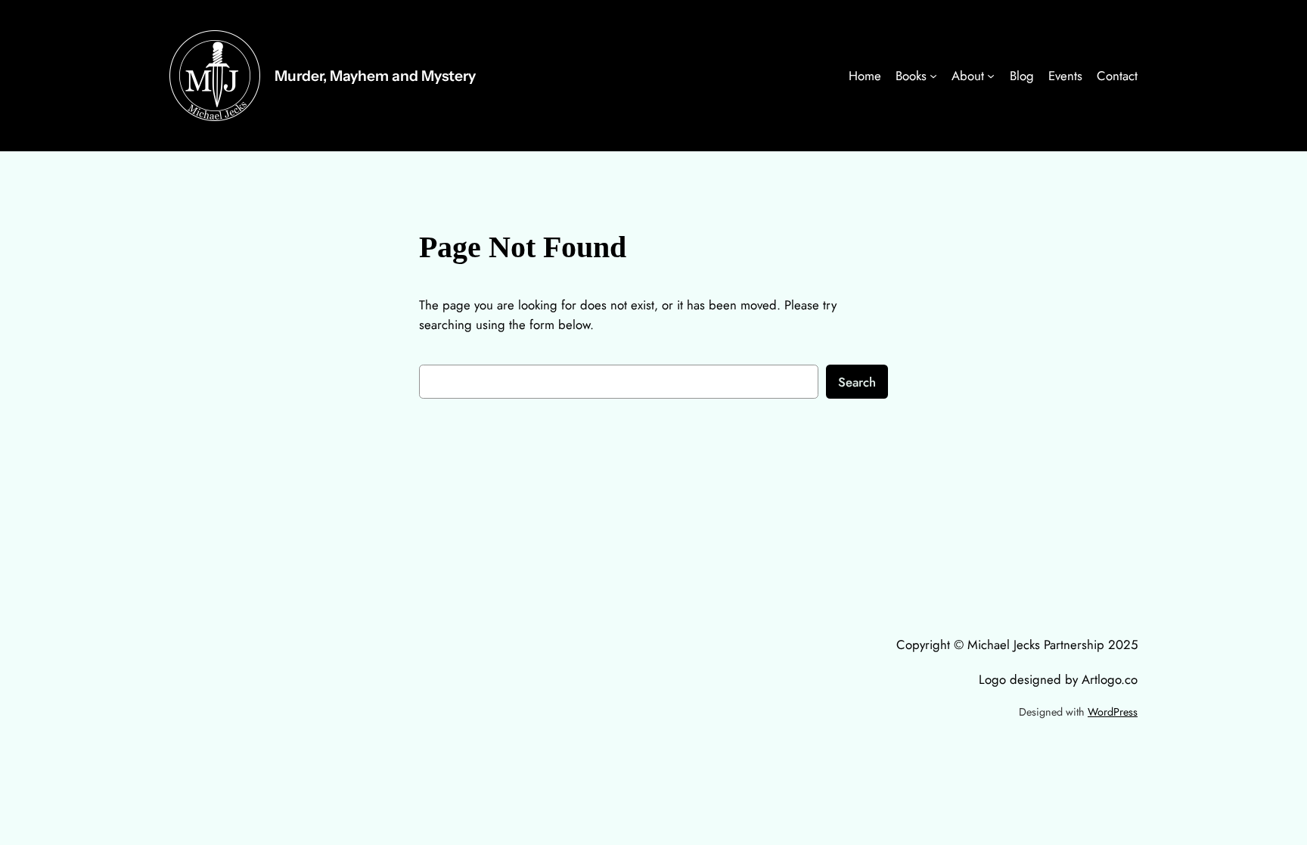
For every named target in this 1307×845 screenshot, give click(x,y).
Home (865, 76)
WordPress (1113, 711)
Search (857, 382)
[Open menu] (933, 75)
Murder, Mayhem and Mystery (375, 76)
